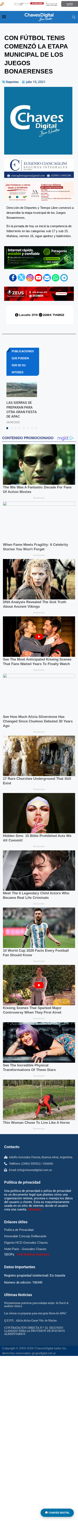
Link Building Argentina (33, 1254)
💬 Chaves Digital (57, 1512)
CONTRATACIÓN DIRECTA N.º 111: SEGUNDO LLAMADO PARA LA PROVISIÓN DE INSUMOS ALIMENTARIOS (34, 1330)
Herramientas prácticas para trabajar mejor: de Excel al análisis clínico (36, 1304)
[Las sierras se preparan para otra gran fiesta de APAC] (21, 389)
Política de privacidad (22, 1182)
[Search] (74, 17)
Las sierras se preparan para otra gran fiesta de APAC (35, 1313)
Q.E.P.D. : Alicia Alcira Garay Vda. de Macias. (30, 1320)
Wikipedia (34, 1209)
